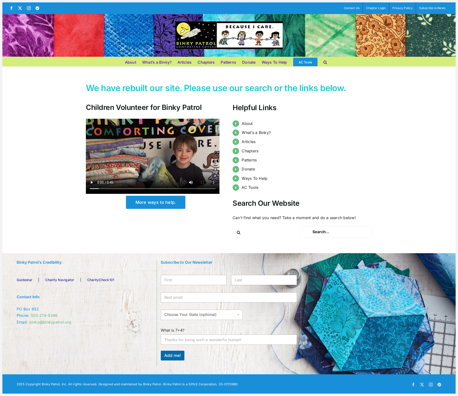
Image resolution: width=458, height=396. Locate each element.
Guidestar (24, 280)
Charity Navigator (59, 280)
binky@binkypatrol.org (50, 322)
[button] (325, 61)
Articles (248, 141)
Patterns (249, 160)
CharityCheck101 (100, 280)
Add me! (172, 355)
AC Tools (250, 187)
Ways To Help (254, 178)
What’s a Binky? (256, 132)
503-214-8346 (44, 315)
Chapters (250, 151)
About (247, 123)
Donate (248, 169)
